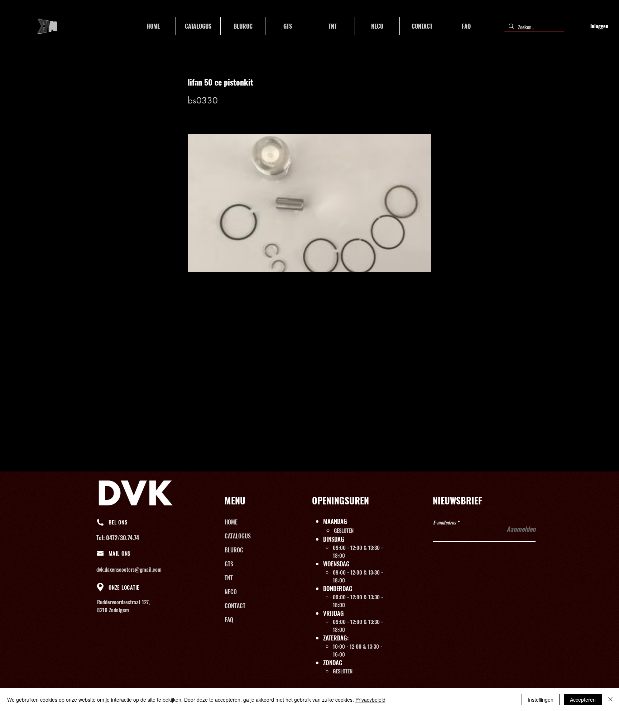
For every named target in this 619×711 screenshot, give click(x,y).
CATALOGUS (238, 536)
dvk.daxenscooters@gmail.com (129, 569)
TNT (229, 578)
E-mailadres (444, 522)
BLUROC (234, 550)
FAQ (229, 619)
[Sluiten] (610, 699)
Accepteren (583, 699)
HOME (231, 522)
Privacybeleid (370, 699)
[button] (198, 26)
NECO (231, 591)
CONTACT (235, 605)
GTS (229, 564)
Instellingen (540, 699)
